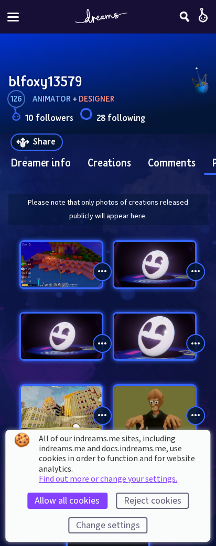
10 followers (49, 118)
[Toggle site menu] (13, 17)
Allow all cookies (67, 500)
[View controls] (102, 271)
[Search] (184, 17)
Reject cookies (152, 500)
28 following (120, 118)
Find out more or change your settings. (108, 479)
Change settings (108, 525)
